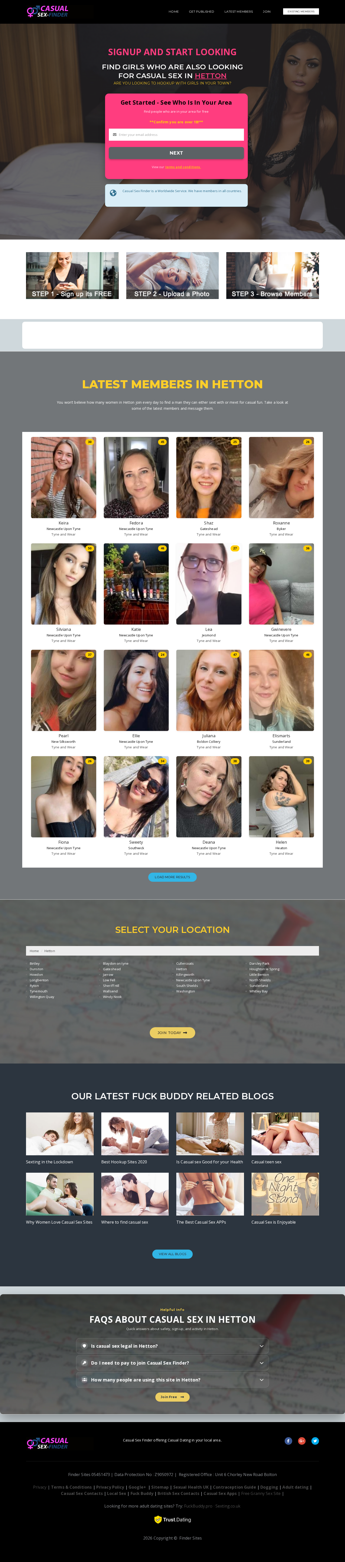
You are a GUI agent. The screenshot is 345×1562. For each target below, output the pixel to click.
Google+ (137, 1487)
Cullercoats (185, 963)
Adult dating (296, 1487)
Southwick (136, 848)
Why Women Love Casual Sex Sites (59, 1222)
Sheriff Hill (111, 985)
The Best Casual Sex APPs (201, 1222)
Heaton (281, 848)
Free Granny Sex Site (261, 1493)
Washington (185, 991)
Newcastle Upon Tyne (64, 528)
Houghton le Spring (264, 969)
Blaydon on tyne (116, 963)
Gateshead (209, 528)
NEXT (176, 153)
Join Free (170, 1397)
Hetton (49, 951)
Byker (281, 528)
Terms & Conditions (71, 1487)
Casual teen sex (267, 1162)
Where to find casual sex (124, 1222)
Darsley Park (260, 963)
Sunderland (281, 741)
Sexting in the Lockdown (49, 1162)
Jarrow (108, 974)
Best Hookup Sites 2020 (124, 1162)
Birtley (35, 963)
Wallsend (110, 991)
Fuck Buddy (142, 1493)
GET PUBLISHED (201, 11)
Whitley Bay (259, 991)
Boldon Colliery (208, 741)
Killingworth (185, 974)
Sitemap (160, 1487)
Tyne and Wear (64, 534)
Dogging (269, 1487)
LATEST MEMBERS (239, 11)
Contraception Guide (234, 1487)
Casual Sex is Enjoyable (274, 1222)
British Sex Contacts (178, 1493)
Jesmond (209, 635)
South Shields (187, 985)
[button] (172, 1345)
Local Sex (116, 1493)
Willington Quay (42, 996)
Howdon (36, 974)
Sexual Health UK (191, 1487)
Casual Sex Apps (220, 1493)
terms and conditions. (183, 167)
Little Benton (259, 974)
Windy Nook (112, 996)
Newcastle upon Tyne (193, 980)
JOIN (266, 11)
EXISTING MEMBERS (301, 11)
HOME (174, 11)
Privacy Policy (110, 1487)
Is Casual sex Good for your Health (209, 1162)
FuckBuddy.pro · (199, 1506)
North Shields (260, 980)
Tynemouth (38, 991)
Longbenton (39, 980)
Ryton (34, 985)
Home (34, 951)
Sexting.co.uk (228, 1506)
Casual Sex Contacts (82, 1493)
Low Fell (109, 980)
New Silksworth (64, 741)
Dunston (36, 969)
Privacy (40, 1487)
